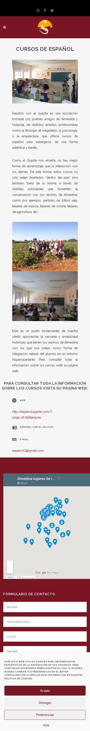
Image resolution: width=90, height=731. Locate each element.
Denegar (45, 703)
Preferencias (45, 715)
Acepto (45, 690)
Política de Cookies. (18, 678)
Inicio (46, 724)
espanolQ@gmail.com (28, 450)
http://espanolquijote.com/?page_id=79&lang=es (32, 414)
